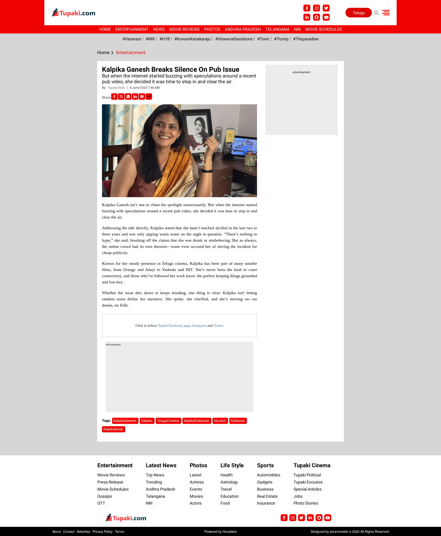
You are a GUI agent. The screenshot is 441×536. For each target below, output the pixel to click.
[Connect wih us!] (306, 17)
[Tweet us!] (316, 8)
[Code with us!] (316, 17)
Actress (197, 482)
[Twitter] (121, 96)
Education (229, 496)
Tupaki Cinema (312, 465)
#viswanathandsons (234, 38)
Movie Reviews (184, 29)
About (56, 531)
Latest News (161, 465)
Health (226, 474)
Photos (212, 29)
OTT (101, 503)
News (159, 29)
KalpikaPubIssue (197, 421)
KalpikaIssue (113, 429)
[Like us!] (306, 8)
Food (225, 503)
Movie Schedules (323, 29)
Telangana (278, 29)
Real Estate (267, 496)
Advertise (83, 531)
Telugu (359, 12)
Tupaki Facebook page (174, 325)
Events (196, 489)
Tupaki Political (307, 474)
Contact (68, 531)
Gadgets (264, 482)
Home (105, 29)
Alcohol (220, 421)
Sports (265, 465)
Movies (196, 496)
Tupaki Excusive (308, 482)
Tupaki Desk (116, 87)
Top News (155, 474)
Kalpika (147, 421)
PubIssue (238, 421)
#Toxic (263, 38)
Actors (196, 503)
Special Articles (308, 489)
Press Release (110, 482)
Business (265, 489)
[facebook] (114, 96)
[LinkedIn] (135, 96)
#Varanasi (131, 38)
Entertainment (132, 29)
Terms (119, 531)
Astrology (229, 482)
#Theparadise (306, 38)
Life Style (232, 465)
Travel (226, 489)
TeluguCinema (168, 421)
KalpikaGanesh (125, 421)
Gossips (104, 496)
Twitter (218, 325)
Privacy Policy (103, 531)
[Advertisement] (20, 176)
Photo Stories (306, 503)
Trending (154, 482)
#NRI (150, 38)
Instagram (199, 325)
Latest (195, 474)
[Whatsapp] (128, 96)
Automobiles (268, 474)
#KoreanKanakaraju (192, 38)
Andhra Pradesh (243, 29)
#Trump (281, 38)
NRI (297, 29)
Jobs (298, 496)
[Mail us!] (326, 17)
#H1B (164, 38)
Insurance (266, 503)
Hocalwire (230, 531)
